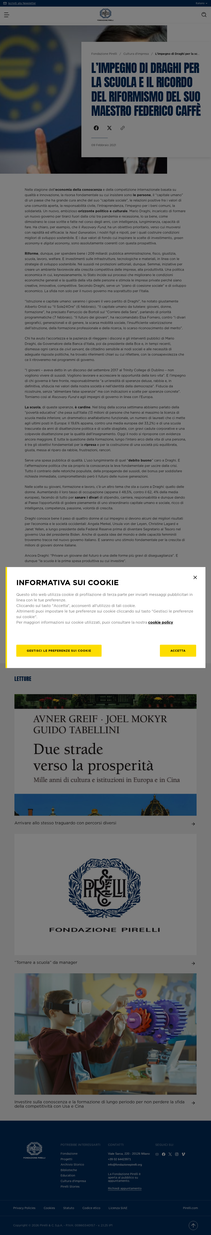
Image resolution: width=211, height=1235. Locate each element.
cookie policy (160, 622)
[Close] (195, 577)
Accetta (178, 650)
